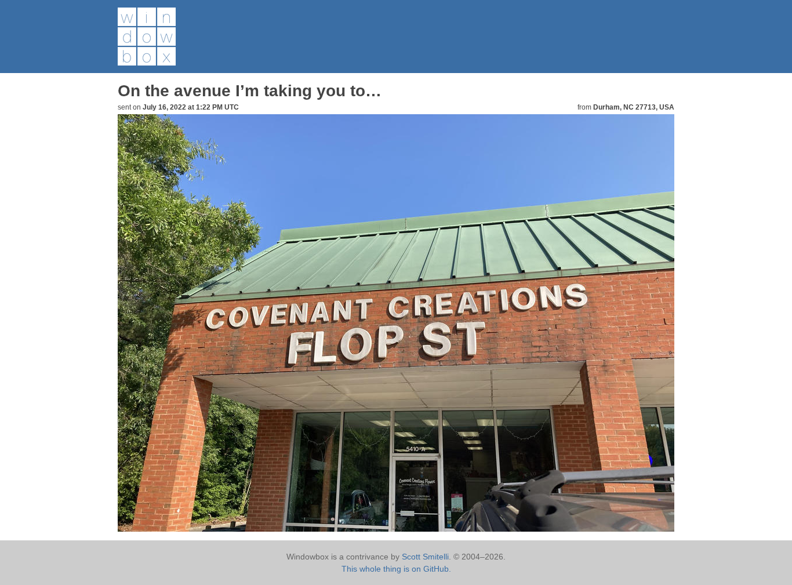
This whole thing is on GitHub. (396, 568)
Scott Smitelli (425, 556)
